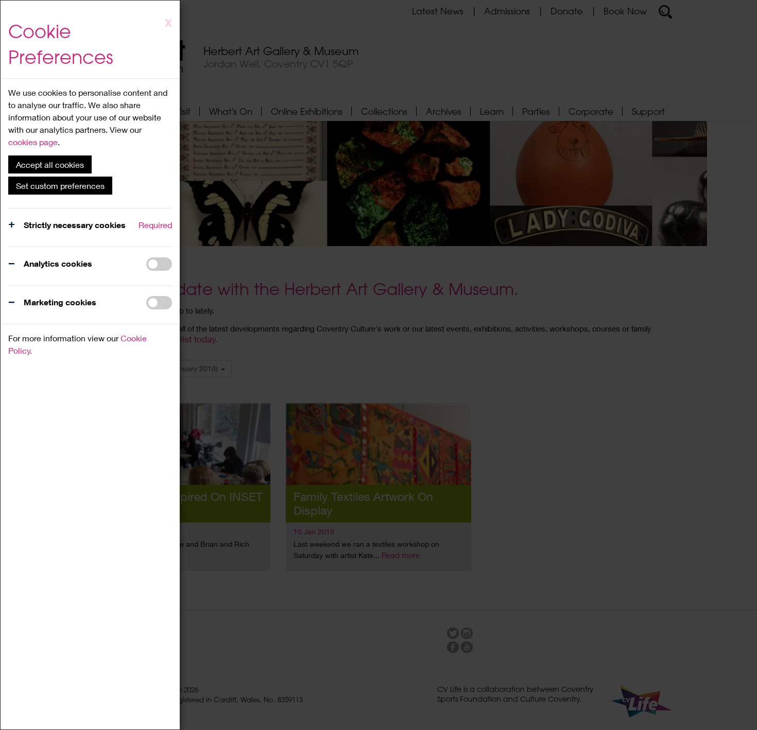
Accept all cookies (50, 164)
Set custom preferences (60, 185)
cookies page (33, 142)
